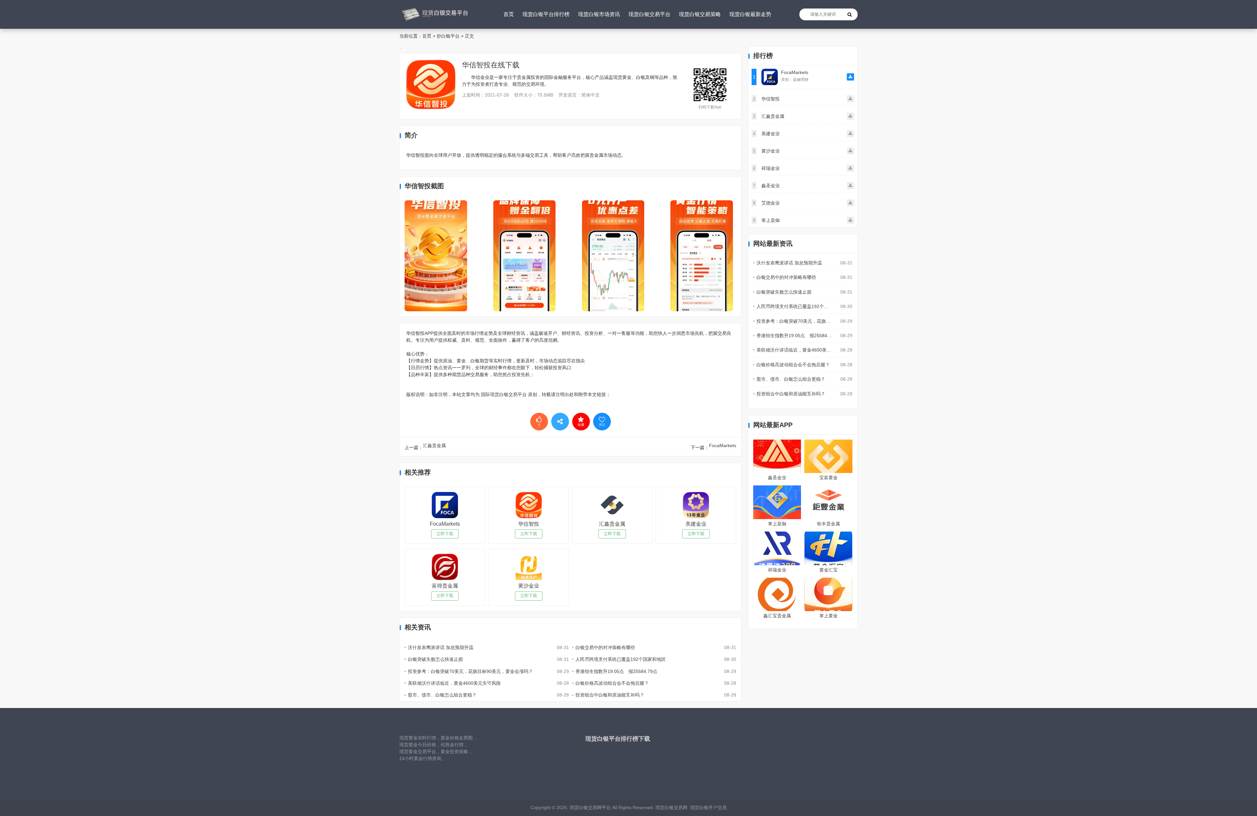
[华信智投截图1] (436, 255)
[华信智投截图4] (701, 255)
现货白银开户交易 (707, 807)
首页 (508, 14)
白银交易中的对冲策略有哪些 (605, 647)
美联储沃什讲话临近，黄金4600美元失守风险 (454, 683)
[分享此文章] (560, 421)
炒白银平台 (448, 36)
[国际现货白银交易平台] (434, 14)
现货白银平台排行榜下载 (617, 738)
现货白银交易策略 (700, 14)
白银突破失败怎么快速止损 (435, 659)
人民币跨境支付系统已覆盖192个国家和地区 (620, 659)
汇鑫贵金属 (434, 445)
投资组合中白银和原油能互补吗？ (609, 695)
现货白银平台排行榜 (546, 14)
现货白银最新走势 (750, 14)
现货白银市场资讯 (599, 14)
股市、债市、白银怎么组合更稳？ (442, 695)
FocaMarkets (722, 445)
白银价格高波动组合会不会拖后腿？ (612, 683)
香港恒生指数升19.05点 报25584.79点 (616, 671)
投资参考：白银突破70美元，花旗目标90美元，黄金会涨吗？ (470, 671)
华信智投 (476, 65)
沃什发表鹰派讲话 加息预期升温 (440, 647)
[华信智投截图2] (524, 255)
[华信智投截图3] (613, 255)
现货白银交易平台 (649, 14)
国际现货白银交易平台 (504, 394)
